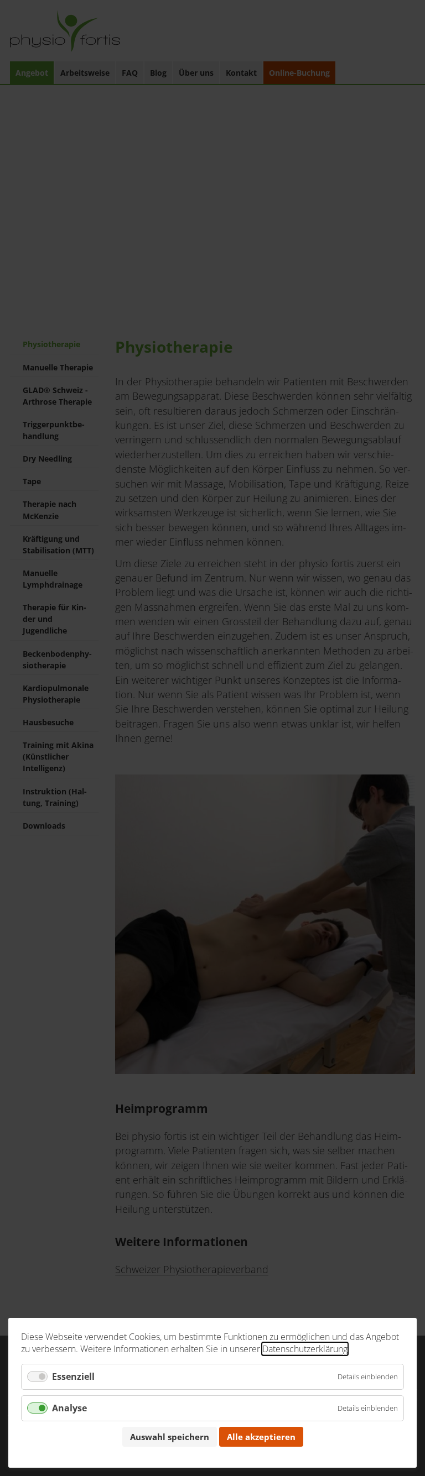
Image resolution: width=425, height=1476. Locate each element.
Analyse (69, 1408)
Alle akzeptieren (261, 1436)
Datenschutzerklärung (305, 1349)
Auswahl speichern (169, 1436)
